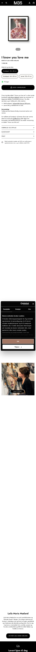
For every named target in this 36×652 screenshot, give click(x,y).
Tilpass (16, 347)
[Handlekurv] (34, 3)
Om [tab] (29, 309)
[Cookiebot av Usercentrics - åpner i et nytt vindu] (21, 304)
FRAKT (3, 136)
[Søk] (6, 3)
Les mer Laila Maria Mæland (18, 636)
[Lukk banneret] (33, 303)
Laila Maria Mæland (13, 97)
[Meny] (2, 3)
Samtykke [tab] (6, 309)
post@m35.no (17, 118)
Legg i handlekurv (19, 87)
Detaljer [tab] (18, 309)
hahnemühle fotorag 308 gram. (22, 103)
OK (18, 341)
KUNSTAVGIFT (6, 132)
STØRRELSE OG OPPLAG (9, 128)
